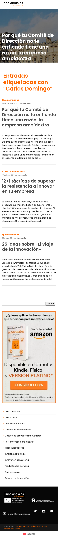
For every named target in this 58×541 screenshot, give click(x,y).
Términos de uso (23, 526)
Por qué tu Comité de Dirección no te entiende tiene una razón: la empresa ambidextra (29, 117)
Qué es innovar (10, 100)
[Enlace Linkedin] (44, 511)
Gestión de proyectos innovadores (23, 435)
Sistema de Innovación (17, 478)
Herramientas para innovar (19, 441)
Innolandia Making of (15, 453)
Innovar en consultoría (17, 460)
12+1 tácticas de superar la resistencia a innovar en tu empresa (28, 186)
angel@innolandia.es (19, 514)
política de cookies (12, 529)
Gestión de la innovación (18, 429)
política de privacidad (40, 526)
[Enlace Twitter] (35, 511)
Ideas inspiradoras (14, 447)
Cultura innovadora (13, 171)
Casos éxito (11, 417)
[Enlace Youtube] (52, 511)
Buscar (50, 303)
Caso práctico (12, 411)
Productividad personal (17, 466)
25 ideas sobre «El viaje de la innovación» (27, 246)
